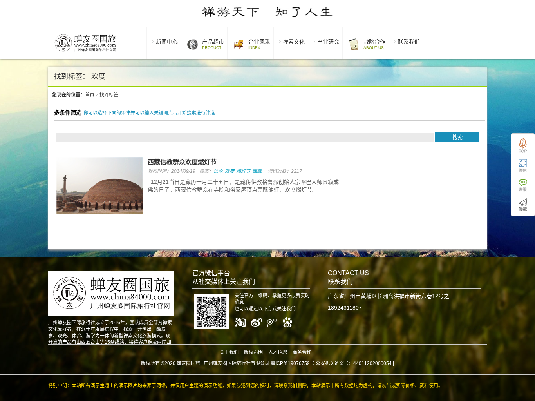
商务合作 (302, 352)
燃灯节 (243, 171)
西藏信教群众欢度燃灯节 (182, 162)
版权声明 (253, 352)
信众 (218, 171)
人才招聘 (277, 352)
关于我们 (229, 352)
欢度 (229, 171)
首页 (89, 95)
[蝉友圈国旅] (85, 53)
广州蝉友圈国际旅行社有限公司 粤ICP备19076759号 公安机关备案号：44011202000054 (298, 363)
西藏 (257, 171)
